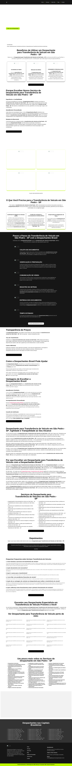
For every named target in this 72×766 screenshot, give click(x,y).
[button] (13, 28)
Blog (58, 2)
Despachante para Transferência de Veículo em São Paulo (36, 46)
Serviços (47, 2)
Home (42, 2)
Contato (63, 2)
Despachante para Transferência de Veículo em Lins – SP (56, 628)
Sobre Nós (53, 2)
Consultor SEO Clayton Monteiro (47, 764)
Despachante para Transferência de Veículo (18, 46)
